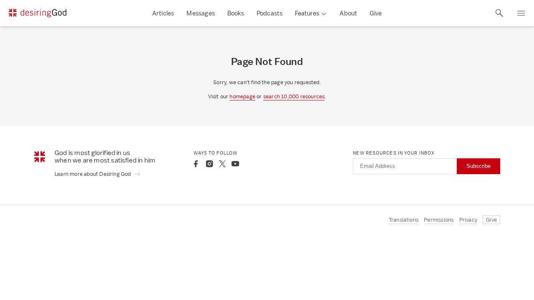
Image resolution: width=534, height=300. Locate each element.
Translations (403, 219)
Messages (200, 13)
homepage (242, 96)
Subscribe (478, 166)
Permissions (438, 219)
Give (376, 13)
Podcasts (270, 13)
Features (307, 13)
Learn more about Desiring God (93, 174)
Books (235, 13)
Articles (163, 13)
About (348, 13)
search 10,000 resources (294, 96)
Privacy (468, 219)
